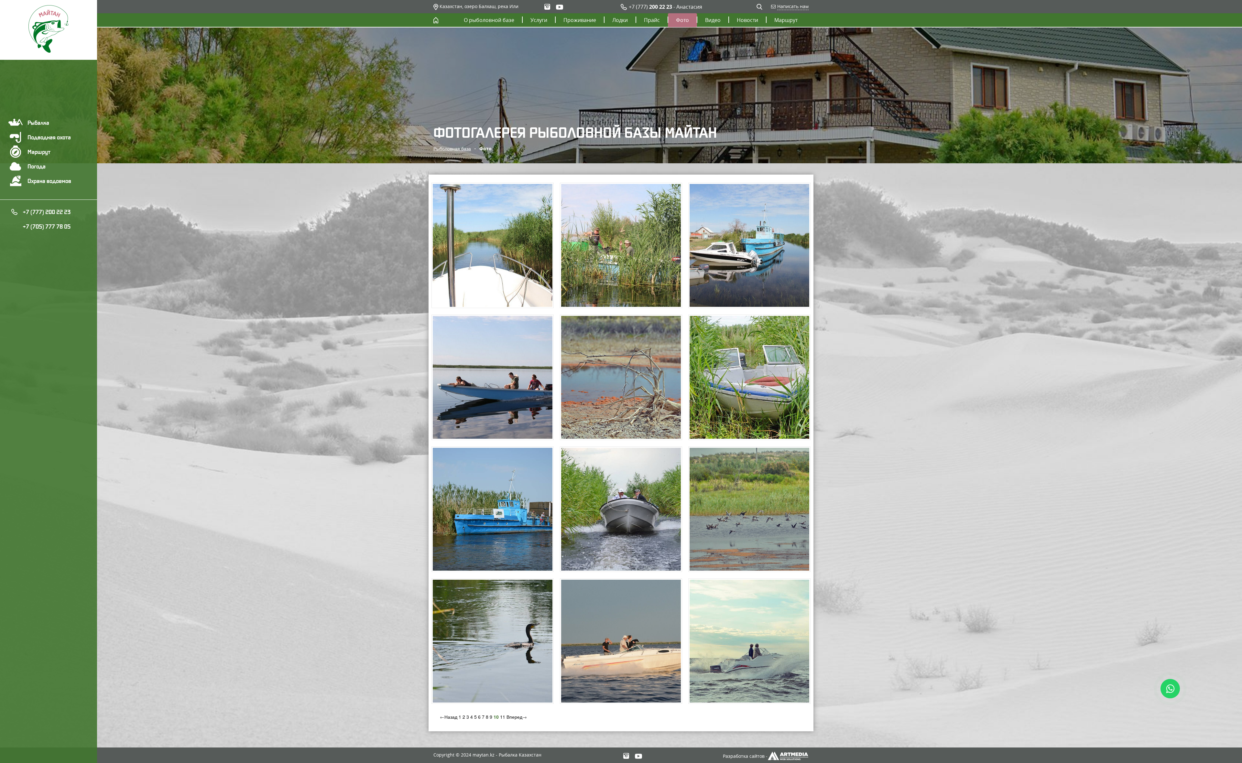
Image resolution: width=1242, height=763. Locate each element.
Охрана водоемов (49, 181)
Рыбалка (38, 122)
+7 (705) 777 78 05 (47, 226)
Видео (713, 20)
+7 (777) (650, 6)
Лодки (620, 20)
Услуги (538, 20)
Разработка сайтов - (745, 756)
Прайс (652, 20)
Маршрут (38, 152)
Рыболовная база (452, 148)
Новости (747, 20)
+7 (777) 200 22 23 (47, 212)
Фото (682, 20)
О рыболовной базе (489, 20)
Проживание (579, 20)
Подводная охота (49, 137)
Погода (36, 166)
